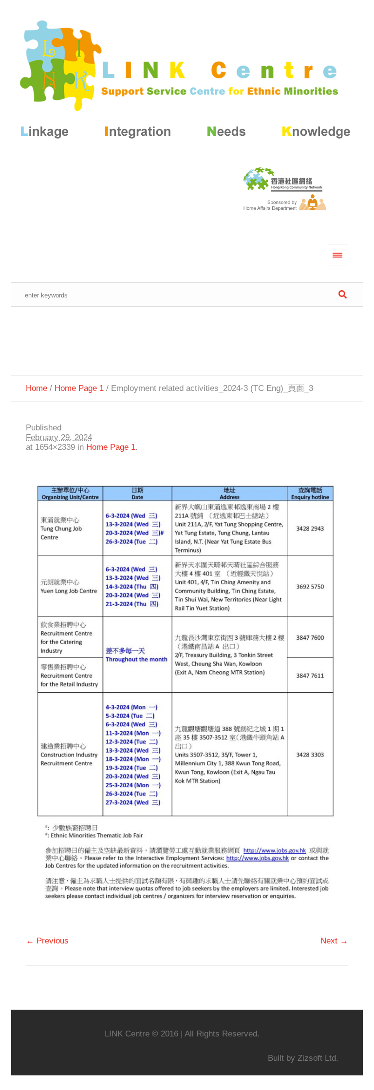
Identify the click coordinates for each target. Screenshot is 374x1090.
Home (36, 388)
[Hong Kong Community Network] (187, 81)
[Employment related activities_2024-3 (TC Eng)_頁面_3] (187, 698)
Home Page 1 (79, 388)
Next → (334, 940)
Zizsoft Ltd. (318, 1058)
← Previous (47, 940)
